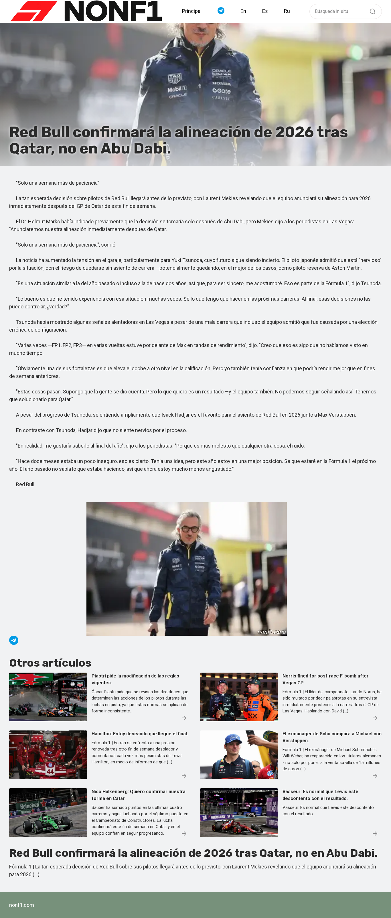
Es (265, 11)
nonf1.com (21, 905)
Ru (287, 11)
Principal (192, 11)
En (243, 11)
